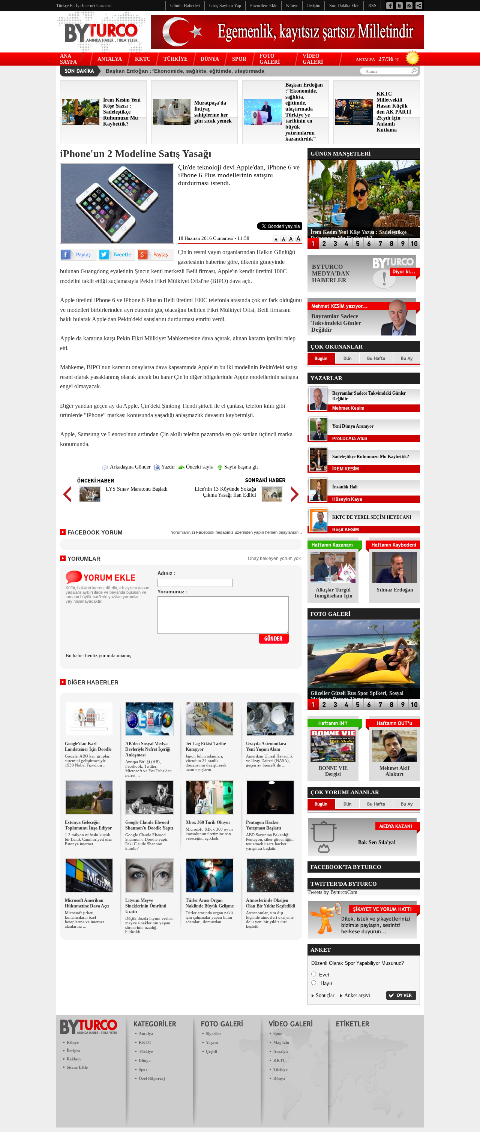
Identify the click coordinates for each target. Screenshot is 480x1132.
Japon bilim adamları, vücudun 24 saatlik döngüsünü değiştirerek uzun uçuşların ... (206, 763)
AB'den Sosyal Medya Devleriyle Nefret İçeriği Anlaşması (147, 749)
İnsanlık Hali (344, 487)
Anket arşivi (357, 995)
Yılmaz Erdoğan (394, 590)
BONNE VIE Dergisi (333, 771)
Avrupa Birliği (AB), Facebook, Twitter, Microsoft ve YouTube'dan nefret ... (148, 768)
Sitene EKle (77, 1067)
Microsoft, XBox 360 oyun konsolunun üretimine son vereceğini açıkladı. (209, 833)
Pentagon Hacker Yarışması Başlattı (263, 825)
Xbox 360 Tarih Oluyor (208, 822)
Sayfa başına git (240, 467)
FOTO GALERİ (270, 59)
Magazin (281, 1042)
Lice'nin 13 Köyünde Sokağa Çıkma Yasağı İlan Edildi (225, 492)
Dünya (145, 1060)
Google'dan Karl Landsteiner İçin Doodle (88, 746)
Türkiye (146, 1051)
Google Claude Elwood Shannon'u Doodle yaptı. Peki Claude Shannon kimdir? (146, 841)
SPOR (239, 59)
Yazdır (167, 467)
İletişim (73, 1050)
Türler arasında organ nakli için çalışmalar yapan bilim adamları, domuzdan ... (209, 917)
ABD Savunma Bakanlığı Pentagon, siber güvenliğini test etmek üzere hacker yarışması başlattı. (270, 841)
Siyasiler (213, 1033)
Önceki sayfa (198, 467)
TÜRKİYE (176, 59)
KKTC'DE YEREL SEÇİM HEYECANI (371, 517)
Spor (143, 1069)
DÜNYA (210, 59)
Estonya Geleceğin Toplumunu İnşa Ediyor (88, 825)
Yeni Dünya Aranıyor (353, 426)
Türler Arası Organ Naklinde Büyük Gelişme (210, 903)
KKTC (142, 59)
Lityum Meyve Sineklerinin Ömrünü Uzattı (145, 906)
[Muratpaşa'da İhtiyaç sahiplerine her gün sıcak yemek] (171, 123)
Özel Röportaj (152, 1078)
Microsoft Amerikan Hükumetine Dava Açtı (87, 903)
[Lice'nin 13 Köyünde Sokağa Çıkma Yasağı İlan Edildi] (272, 503)
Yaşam (212, 1042)
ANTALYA (110, 59)
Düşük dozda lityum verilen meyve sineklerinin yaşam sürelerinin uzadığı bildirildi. (149, 925)
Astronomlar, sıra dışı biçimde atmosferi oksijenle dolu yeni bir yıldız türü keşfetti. (270, 919)
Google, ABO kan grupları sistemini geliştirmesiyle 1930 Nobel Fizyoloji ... (88, 760)
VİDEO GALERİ (313, 59)
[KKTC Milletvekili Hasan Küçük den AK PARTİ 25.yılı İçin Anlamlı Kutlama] (354, 123)
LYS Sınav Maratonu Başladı (137, 489)
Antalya (146, 1033)
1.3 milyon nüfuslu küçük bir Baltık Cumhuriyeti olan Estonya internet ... (88, 839)
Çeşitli (211, 1051)
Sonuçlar (325, 995)
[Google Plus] (155, 259)
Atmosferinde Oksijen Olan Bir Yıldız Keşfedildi (270, 903)
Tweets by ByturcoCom (332, 892)
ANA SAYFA (68, 59)
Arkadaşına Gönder (130, 467)
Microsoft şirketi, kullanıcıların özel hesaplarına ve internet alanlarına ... (84, 919)
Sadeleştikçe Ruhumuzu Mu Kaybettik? (370, 456)
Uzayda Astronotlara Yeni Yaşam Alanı (266, 746)
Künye (73, 1042)
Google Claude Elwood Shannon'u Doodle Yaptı (149, 825)
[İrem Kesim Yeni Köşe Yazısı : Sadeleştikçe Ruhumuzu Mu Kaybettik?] (80, 123)
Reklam (74, 1059)
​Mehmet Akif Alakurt (395, 771)
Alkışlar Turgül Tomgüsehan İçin (333, 593)
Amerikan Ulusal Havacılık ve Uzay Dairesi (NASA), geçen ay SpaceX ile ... (269, 760)
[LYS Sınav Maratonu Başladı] (90, 503)
